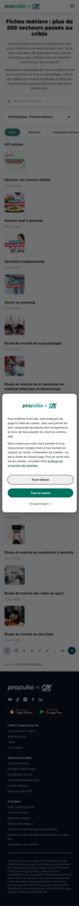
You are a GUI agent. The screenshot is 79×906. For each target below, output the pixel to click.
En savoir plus (39, 503)
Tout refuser (40, 480)
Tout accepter (40, 493)
